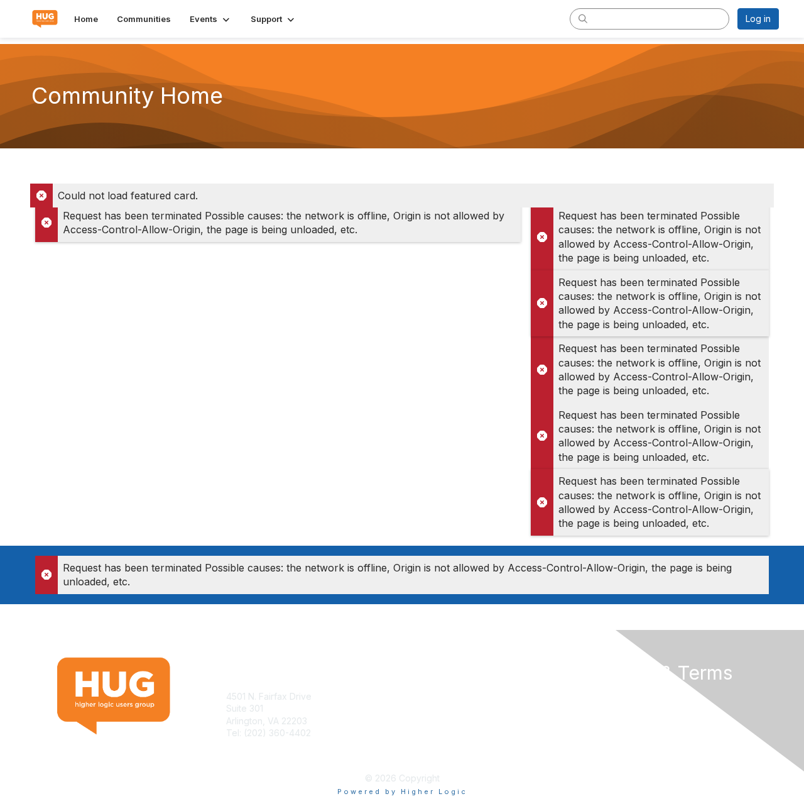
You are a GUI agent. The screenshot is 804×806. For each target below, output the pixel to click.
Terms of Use (616, 696)
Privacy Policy (618, 708)
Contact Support (260, 745)
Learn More (431, 708)
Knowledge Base (442, 696)
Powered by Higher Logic (402, 791)
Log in (758, 18)
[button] (210, 18)
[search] (583, 18)
